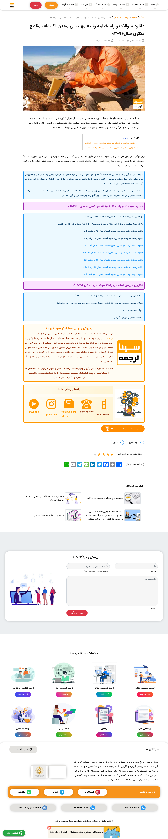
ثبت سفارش (145, 694)
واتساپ (21, 792)
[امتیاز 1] (112, 454)
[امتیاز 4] (99, 454)
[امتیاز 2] (108, 454)
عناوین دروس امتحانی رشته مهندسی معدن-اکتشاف (111, 148)
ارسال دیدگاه (77, 613)
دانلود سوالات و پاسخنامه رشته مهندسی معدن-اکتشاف (110, 143)
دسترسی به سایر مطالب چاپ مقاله (125, 428)
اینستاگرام (89, 792)
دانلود (134, 18)
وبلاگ (142, 18)
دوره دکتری (133, 442)
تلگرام (55, 792)
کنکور (115, 442)
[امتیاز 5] (95, 454)
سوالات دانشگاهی (121, 18)
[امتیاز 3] (103, 454)
